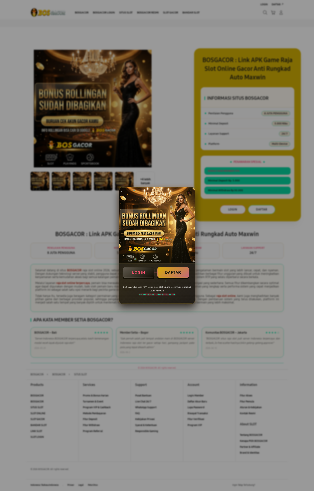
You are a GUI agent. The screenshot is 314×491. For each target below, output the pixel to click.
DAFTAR (173, 272)
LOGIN (138, 272)
